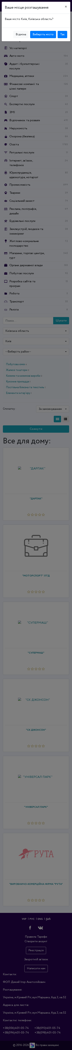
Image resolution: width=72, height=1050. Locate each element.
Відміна (21, 34)
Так (62, 34)
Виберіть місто (43, 34)
